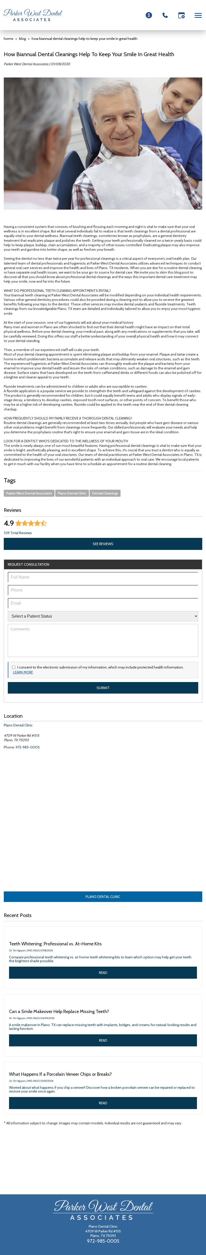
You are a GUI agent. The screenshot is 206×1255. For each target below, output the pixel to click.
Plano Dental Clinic (72, 493)
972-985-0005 (28, 747)
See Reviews (103, 544)
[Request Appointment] (181, 15)
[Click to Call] (165, 15)
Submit (103, 688)
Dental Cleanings (105, 493)
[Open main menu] (199, 15)
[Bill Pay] (149, 15)
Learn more (23, 672)
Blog (22, 38)
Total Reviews (18, 533)
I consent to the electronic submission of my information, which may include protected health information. (100, 667)
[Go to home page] (33, 15)
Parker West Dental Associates (29, 493)
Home (8, 38)
